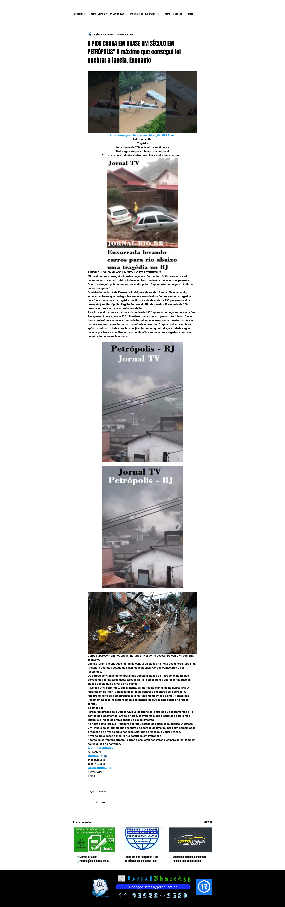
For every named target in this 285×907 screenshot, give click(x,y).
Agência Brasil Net (98, 791)
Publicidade (79, 14)
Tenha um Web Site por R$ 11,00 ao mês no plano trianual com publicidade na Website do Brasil (142, 859)
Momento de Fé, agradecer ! (144, 14)
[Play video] (142, 102)
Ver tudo (208, 822)
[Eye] (101, 887)
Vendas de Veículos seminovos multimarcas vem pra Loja (189, 859)
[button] (208, 14)
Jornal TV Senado (173, 14)
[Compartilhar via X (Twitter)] (96, 802)
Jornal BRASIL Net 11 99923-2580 (107, 14)
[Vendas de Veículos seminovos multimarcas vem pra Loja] (190, 839)
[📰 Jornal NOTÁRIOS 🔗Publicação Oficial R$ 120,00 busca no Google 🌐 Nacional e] (94, 839)
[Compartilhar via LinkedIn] (103, 802)
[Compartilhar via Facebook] (89, 802)
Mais (190, 14)
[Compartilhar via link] (110, 802)
